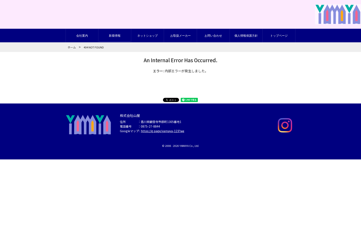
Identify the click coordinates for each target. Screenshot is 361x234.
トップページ (279, 35)
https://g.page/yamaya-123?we (162, 131)
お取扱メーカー (180, 35)
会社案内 (82, 35)
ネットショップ (147, 35)
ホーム (72, 47)
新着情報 (115, 35)
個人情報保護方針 (246, 35)
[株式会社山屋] (338, 19)
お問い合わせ (213, 35)
